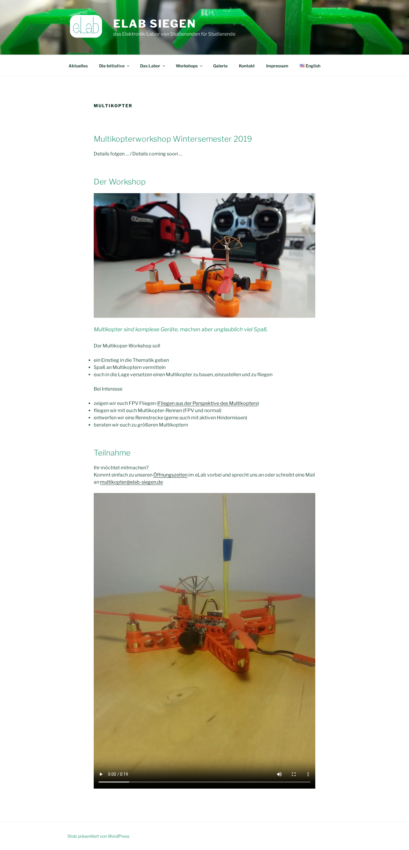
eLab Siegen (154, 23)
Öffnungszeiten (170, 475)
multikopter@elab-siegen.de (131, 482)
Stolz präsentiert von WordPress (98, 836)
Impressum (277, 65)
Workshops (187, 65)
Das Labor (150, 65)
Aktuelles (78, 65)
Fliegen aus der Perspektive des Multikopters (208, 403)
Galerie (220, 65)
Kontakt (247, 65)
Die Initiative (112, 65)
